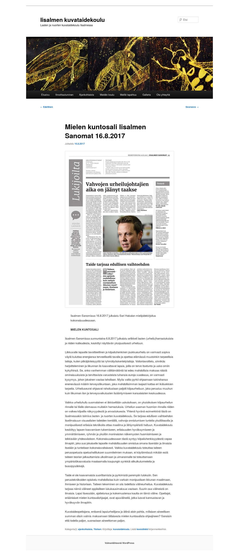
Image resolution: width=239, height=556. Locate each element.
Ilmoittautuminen (64, 94)
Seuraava (192, 107)
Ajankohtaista (86, 94)
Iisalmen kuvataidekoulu (72, 20)
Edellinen (46, 107)
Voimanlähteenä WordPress (119, 543)
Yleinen (97, 529)
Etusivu (45, 94)
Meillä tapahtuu (128, 94)
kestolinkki (142, 529)
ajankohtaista (85, 529)
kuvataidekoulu (121, 529)
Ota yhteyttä (163, 94)
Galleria (146, 94)
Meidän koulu (107, 94)
